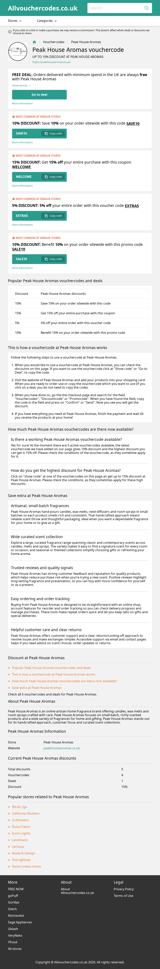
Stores (13, 21)
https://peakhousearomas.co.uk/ (51, 62)
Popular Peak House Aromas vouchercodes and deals (51, 668)
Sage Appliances (20, 922)
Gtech (12, 909)
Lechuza (18, 846)
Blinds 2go (19, 807)
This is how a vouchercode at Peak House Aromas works (53, 674)
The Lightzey (21, 860)
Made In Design (23, 853)
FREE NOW (16, 889)
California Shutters (26, 813)
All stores (15, 949)
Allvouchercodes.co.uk (43, 8)
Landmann (20, 840)
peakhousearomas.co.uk (62, 748)
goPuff (13, 896)
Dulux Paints (21, 827)
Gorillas (13, 902)
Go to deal (39, 94)
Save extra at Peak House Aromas (36, 688)
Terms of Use (123, 896)
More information (22, 103)
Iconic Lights (21, 833)
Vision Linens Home (26, 866)
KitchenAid (16, 915)
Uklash (13, 929)
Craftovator (20, 820)
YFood (12, 942)
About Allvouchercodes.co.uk (77, 891)
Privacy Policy (124, 889)
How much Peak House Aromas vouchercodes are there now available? (64, 681)
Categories (45, 21)
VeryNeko (15, 935)
